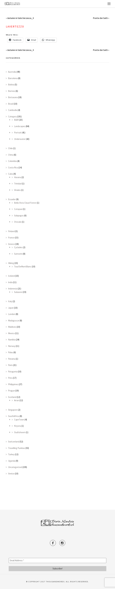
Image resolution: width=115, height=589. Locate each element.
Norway (11, 346)
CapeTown (19, 419)
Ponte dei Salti (100, 18)
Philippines (13, 384)
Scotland (12, 397)
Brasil (10, 103)
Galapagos (19, 215)
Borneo (11, 91)
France (11, 237)
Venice (11, 473)
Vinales (17, 190)
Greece (11, 244)
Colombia (12, 161)
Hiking (11, 263)
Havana (17, 177)
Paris (10, 365)
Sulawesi (18, 292)
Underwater (19, 139)
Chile (10, 148)
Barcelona (13, 78)
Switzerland (13, 441)
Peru (10, 377)
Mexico (11, 333)
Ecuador (12, 199)
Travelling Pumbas (16, 448)
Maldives (12, 326)
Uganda (11, 460)
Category (12, 116)
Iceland (11, 275)
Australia (12, 71)
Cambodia (12, 110)
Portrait (17, 132)
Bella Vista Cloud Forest (25, 202)
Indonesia (12, 288)
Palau (10, 352)
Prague (11, 390)
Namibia (11, 339)
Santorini (18, 253)
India (10, 282)
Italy (10, 301)
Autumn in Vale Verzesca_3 (20, 18)
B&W (16, 119)
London (11, 314)
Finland (11, 231)
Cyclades (18, 247)
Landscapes (19, 126)
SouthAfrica (13, 416)
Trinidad (18, 183)
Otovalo (17, 221)
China (10, 154)
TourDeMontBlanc (22, 266)
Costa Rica (13, 167)
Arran (16, 400)
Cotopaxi (18, 209)
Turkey (11, 454)
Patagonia (12, 371)
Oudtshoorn (19, 432)
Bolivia (11, 84)
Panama (11, 358)
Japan (11, 307)
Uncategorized (15, 467)
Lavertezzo (15, 26)
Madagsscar (13, 320)
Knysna (17, 425)
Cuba (10, 173)
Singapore (13, 409)
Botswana (13, 97)
